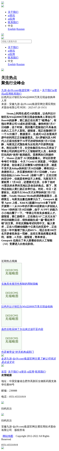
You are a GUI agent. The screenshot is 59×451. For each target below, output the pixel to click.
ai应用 (11, 18)
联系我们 (13, 22)
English (12, 29)
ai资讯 (11, 15)
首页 (4, 371)
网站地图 (8, 436)
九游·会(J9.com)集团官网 (15, 90)
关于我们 (13, 12)
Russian (20, 29)
